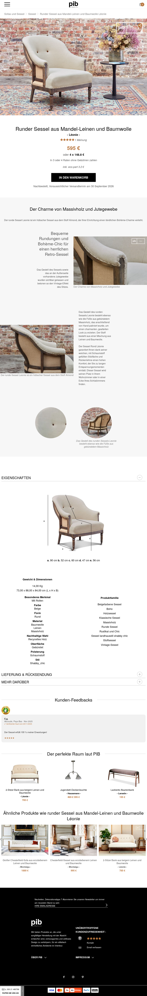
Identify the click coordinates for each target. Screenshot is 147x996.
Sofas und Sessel (14, 14)
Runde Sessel (109, 626)
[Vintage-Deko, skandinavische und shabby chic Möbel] (73, 4)
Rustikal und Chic (109, 631)
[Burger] (7, 4)
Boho (110, 609)
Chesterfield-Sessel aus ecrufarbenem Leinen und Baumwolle (73, 863)
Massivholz (109, 622)
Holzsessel (109, 613)
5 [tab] (82, 106)
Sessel (32, 14)
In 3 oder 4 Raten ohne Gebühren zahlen (73, 160)
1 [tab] (65, 106)
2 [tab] (69, 106)
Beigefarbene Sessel (109, 604)
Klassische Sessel (109, 617)
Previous (3, 67)
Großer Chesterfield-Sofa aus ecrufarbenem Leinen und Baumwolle (25, 863)
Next (144, 67)
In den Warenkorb (73, 177)
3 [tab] (73, 106)
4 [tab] (78, 106)
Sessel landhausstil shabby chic (109, 636)
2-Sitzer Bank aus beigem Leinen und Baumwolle (25, 793)
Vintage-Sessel (109, 645)
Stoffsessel (109, 640)
